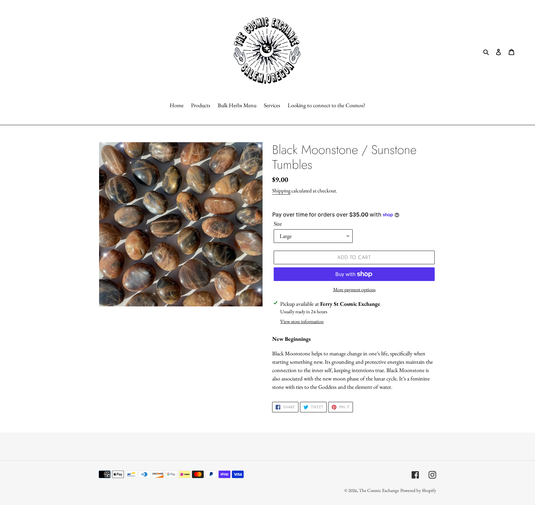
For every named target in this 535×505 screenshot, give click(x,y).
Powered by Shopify (418, 490)
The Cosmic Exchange (379, 490)
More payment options (354, 289)
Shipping (281, 190)
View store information (302, 321)
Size (278, 223)
